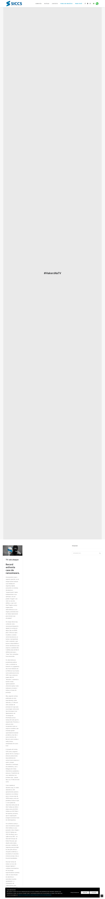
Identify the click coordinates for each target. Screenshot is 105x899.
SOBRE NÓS (38, 4)
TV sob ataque (12, 559)
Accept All (94, 892)
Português (93, 3)
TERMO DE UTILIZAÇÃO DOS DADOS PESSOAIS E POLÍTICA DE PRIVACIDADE (34, 895)
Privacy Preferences (75, 892)
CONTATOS (55, 4)
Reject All (85, 892)
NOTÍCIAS (46, 4)
